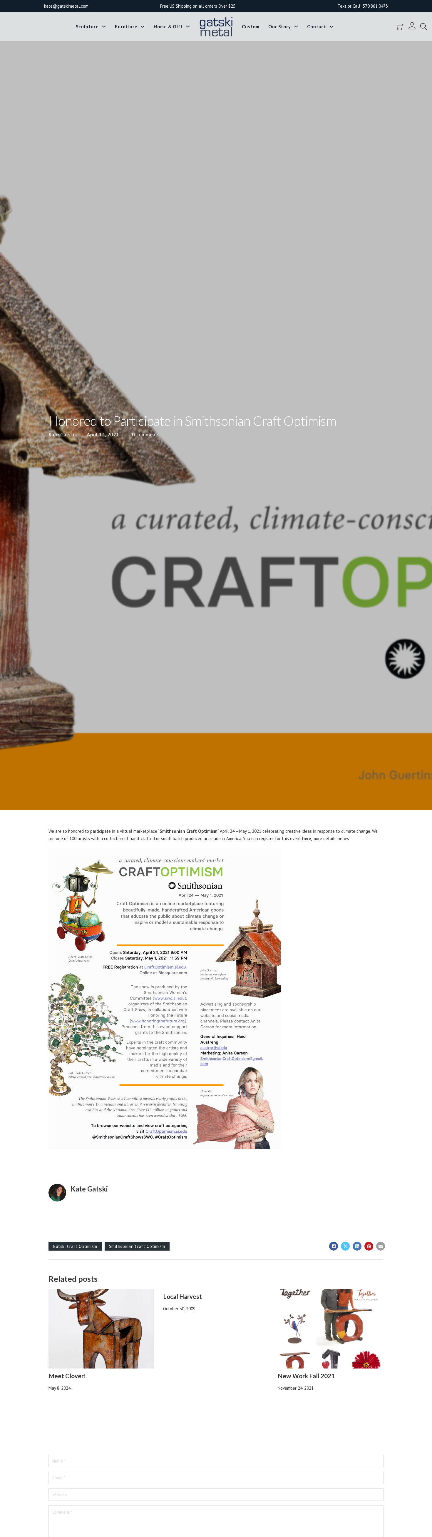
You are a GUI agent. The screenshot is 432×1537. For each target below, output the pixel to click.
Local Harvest (182, 1296)
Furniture (126, 26)
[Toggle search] (423, 26)
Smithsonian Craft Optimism (188, 831)
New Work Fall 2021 (306, 1375)
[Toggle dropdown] (104, 26)
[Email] (380, 1246)
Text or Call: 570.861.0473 (363, 6)
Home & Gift (168, 26)
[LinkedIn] (357, 1246)
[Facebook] (333, 1246)
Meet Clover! (67, 1375)
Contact (316, 26)
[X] (345, 1246)
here (306, 838)
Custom (250, 26)
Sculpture (87, 26)
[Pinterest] (368, 1246)
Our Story (279, 26)
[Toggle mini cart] (400, 26)
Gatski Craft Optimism (75, 1246)
